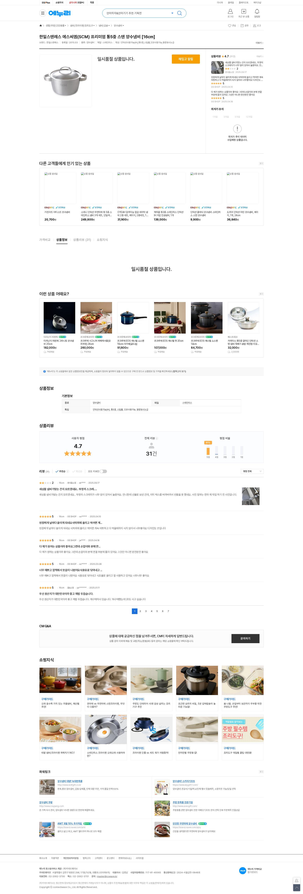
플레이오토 (243, 2)
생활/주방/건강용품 (55, 25)
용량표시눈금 (142, 409)
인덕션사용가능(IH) (101, 409)
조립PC (76, 2)
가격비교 (44, 240)
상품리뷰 (82, 240)
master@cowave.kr (107, 876)
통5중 (113, 409)
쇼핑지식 (59, 2)
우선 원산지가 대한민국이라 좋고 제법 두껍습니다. (66, 593)
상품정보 (62, 240)
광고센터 (110, 858)
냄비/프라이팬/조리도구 (81, 25)
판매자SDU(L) (125, 858)
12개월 (249, 117)
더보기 (259, 43)
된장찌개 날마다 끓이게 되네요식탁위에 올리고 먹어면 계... (70, 522)
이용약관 (55, 858)
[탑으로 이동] (296, 887)
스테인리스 (187, 402)
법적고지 (86, 858)
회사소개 (43, 858)
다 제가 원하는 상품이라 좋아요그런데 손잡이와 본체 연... (69, 546)
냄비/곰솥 (103, 25)
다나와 (220, 2)
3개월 (226, 117)
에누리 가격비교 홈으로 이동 (59, 13)
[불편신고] (296, 880)
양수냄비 (118, 25)
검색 (179, 13)
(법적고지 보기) (179, 371)
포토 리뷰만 (93, 471)
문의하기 (245, 638)
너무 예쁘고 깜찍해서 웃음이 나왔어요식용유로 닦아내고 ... (70, 570)
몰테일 (231, 2)
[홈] (40, 25)
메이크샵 (257, 2)
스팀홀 (120, 409)
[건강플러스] (46, 2)
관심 (234, 25)
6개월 (237, 117)
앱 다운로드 (255, 870)
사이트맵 (139, 858)
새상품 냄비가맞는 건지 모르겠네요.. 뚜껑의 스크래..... (68, 489)
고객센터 (98, 858)
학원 (92, 2)
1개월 (215, 117)
